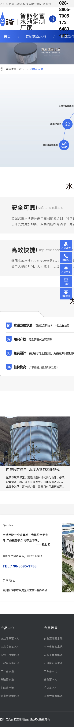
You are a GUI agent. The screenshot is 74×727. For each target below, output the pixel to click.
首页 (7, 36)
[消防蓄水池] (37, 44)
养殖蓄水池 (7, 679)
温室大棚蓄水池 (10, 696)
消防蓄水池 (7, 687)
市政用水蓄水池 (10, 663)
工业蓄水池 (7, 671)
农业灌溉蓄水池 (10, 638)
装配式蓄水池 (35, 36)
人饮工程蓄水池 (10, 655)
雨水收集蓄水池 (10, 646)
